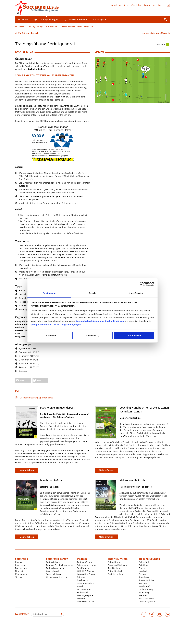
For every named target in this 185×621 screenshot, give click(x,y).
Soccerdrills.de (37, 8)
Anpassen (91, 335)
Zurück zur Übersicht (28, 33)
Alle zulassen (134, 335)
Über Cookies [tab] (136, 293)
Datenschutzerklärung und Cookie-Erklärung (100, 321)
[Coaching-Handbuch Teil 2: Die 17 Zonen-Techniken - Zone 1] (106, 422)
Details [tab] (92, 293)
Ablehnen (51, 335)
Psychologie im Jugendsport (57, 407)
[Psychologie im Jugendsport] (26, 422)
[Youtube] (159, 614)
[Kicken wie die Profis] (106, 495)
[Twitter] (151, 614)
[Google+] (167, 614)
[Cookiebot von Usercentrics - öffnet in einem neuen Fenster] (141, 284)
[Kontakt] (168, 5)
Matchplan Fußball (51, 480)
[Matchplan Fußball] (26, 495)
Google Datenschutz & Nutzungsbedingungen (56, 324)
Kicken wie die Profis (132, 480)
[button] (23, 380)
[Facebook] (143, 614)
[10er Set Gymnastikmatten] (52, 160)
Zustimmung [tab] (49, 293)
